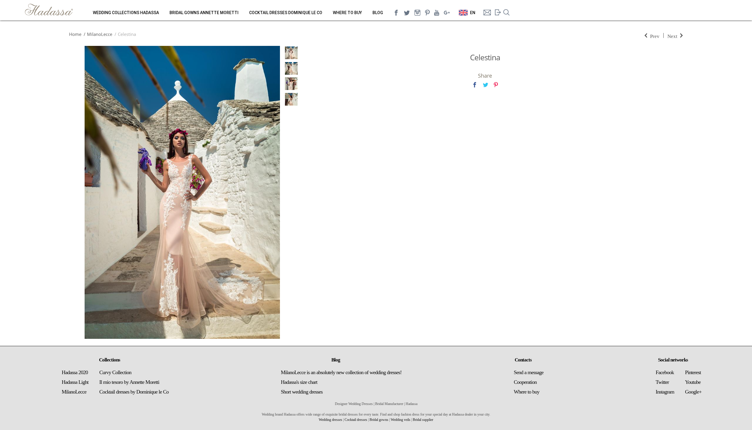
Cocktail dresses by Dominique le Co (134, 392)
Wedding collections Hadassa (126, 12)
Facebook (665, 372)
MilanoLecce (99, 34)
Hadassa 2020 (75, 372)
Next (672, 35)
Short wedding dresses (302, 392)
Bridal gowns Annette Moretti (204, 12)
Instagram (665, 392)
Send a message (528, 372)
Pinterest (693, 372)
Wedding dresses (330, 420)
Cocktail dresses (356, 420)
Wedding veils (400, 420)
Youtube (693, 382)
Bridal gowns (379, 420)
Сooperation (525, 382)
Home (75, 34)
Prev (654, 35)
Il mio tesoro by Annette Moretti (129, 382)
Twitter (662, 382)
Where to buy (347, 12)
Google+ (693, 392)
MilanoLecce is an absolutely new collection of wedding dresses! (341, 372)
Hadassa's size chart (299, 382)
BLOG (377, 12)
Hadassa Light (75, 382)
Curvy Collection (115, 372)
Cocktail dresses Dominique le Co (285, 12)
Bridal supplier (423, 420)
